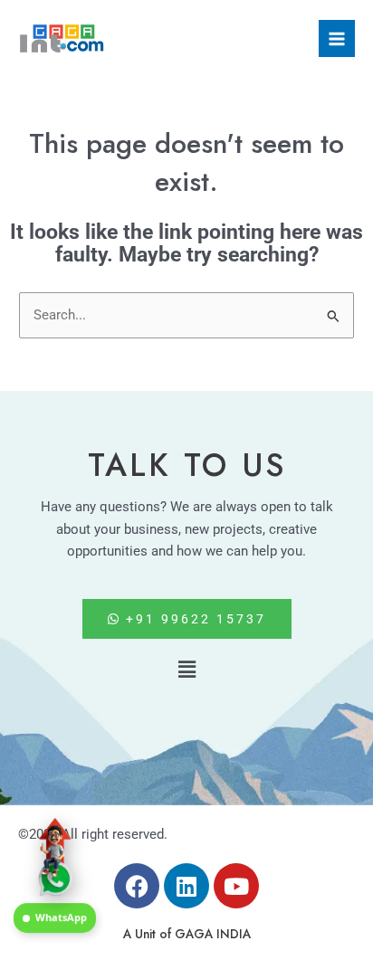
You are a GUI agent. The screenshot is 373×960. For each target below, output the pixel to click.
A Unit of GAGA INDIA (187, 934)
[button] (186, 669)
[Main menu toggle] (337, 38)
